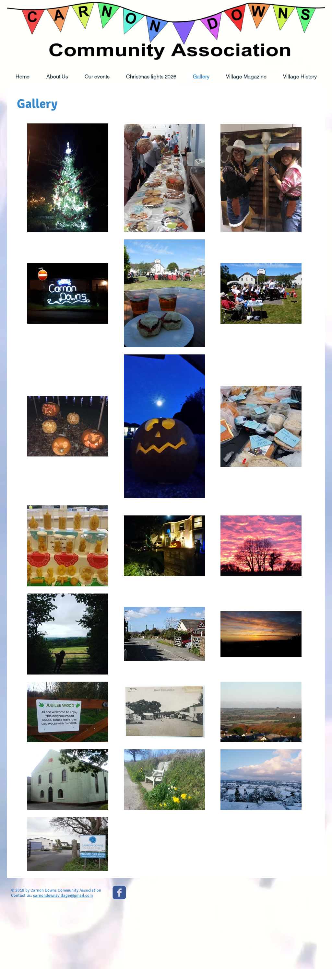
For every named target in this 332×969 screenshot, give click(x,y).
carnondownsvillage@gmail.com (63, 895)
